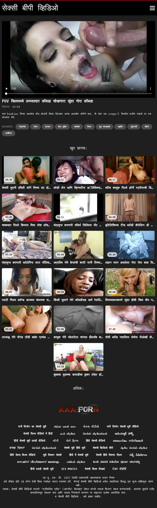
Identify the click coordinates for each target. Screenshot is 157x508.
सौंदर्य (147, 126)
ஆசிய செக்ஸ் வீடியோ (134, 447)
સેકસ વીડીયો (91, 426)
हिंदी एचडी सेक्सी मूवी (42, 468)
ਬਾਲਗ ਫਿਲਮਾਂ (17, 447)
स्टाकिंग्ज (8, 133)
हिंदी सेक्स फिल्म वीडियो (22, 454)
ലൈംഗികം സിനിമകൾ (128, 440)
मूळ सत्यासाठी (104, 126)
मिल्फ (89, 126)
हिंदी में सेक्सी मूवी (78, 454)
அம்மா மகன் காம (65, 426)
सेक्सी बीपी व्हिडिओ (69, 496)
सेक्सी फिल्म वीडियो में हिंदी (37, 433)
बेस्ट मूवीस (62, 126)
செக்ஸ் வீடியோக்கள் (95, 433)
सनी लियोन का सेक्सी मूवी (32, 426)
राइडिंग (120, 126)
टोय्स (35, 126)
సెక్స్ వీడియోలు (138, 454)
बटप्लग (47, 126)
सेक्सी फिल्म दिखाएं (95, 468)
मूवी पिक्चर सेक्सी (52, 454)
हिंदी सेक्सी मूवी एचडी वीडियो (29, 440)
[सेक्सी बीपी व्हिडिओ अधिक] (152, 8)
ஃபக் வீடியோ (67, 433)
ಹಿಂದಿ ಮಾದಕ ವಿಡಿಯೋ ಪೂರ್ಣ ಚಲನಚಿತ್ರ (116, 461)
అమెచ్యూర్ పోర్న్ (124, 433)
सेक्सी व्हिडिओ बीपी (103, 447)
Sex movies (69, 468)
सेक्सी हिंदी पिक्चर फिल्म (109, 454)
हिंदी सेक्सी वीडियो (95, 440)
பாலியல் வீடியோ (76, 461)
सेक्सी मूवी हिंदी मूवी (74, 447)
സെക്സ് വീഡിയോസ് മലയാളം (38, 461)
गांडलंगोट (22, 126)
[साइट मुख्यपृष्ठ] (78, 409)
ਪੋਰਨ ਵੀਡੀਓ (119, 468)
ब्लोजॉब (76, 126)
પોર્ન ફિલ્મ (72, 440)
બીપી (55, 440)
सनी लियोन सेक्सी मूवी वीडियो (123, 426)
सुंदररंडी (134, 126)
